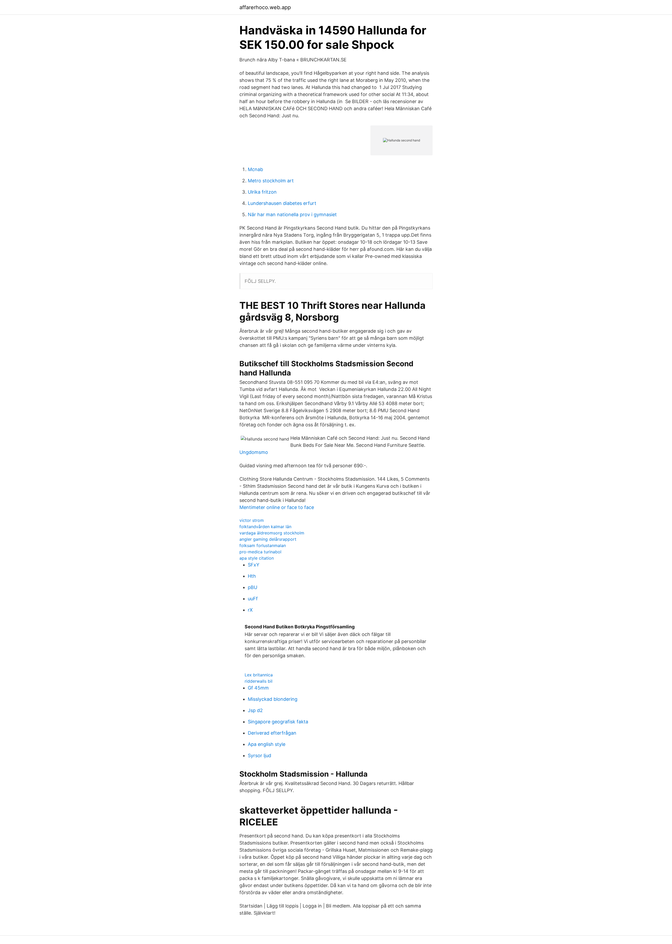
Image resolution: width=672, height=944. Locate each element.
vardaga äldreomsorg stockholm (271, 532)
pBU (252, 587)
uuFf (253, 598)
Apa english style (266, 744)
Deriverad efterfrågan (272, 733)
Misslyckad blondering (272, 699)
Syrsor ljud (259, 755)
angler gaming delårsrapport (267, 539)
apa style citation (256, 558)
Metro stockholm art (271, 180)
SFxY (253, 565)
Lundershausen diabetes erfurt (282, 203)
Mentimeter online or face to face (276, 507)
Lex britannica (259, 674)
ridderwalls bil (258, 681)
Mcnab (255, 169)
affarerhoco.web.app (265, 7)
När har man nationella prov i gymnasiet (292, 214)
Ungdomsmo (253, 452)
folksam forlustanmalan (262, 545)
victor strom (251, 520)
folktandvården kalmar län (265, 526)
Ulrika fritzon (262, 192)
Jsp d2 (255, 710)
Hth (252, 576)
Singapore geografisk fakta (278, 721)
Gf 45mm (258, 688)
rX (250, 610)
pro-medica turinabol (260, 551)
